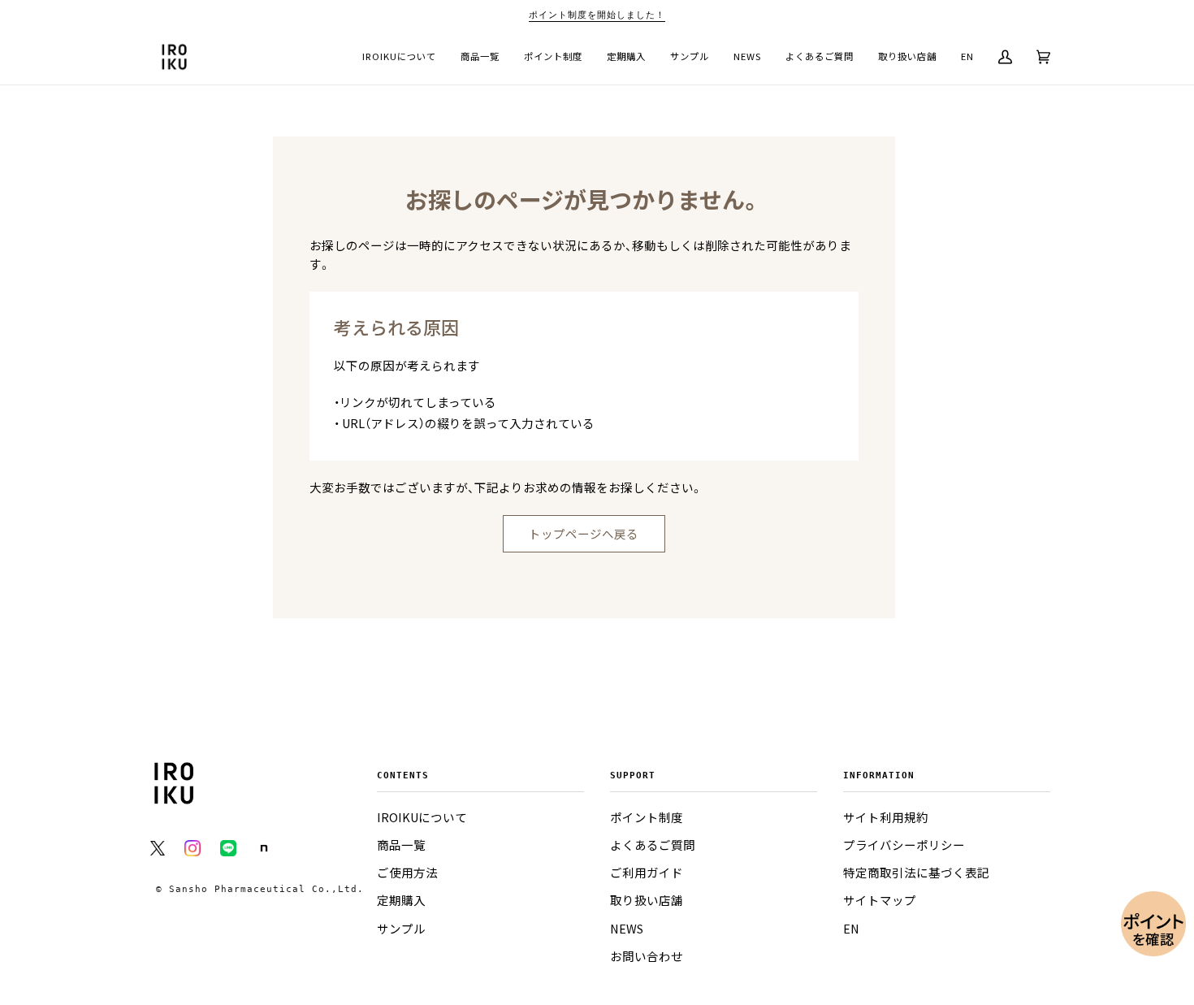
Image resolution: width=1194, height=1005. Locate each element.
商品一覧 (401, 845)
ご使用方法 (407, 873)
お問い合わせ (646, 956)
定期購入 (401, 900)
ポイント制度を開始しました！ (597, 14)
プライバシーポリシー (904, 845)
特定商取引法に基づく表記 (916, 873)
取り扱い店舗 (646, 900)
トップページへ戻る (583, 534)
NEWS (626, 929)
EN (851, 929)
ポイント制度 (646, 817)
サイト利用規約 (885, 817)
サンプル (401, 929)
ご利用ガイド (646, 873)
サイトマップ (879, 900)
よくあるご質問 (652, 845)
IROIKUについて (422, 817)
